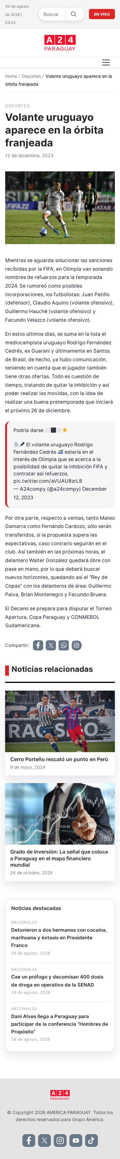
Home (12, 76)
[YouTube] (76, 1140)
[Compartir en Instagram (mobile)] (76, 645)
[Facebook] (29, 1140)
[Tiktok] (91, 1140)
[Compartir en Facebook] (38, 645)
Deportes (32, 76)
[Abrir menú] (106, 62)
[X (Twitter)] (44, 1140)
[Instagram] (60, 1140)
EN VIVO (102, 14)
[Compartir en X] (51, 645)
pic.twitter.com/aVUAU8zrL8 (47, 481)
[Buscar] (73, 14)
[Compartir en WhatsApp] (64, 645)
